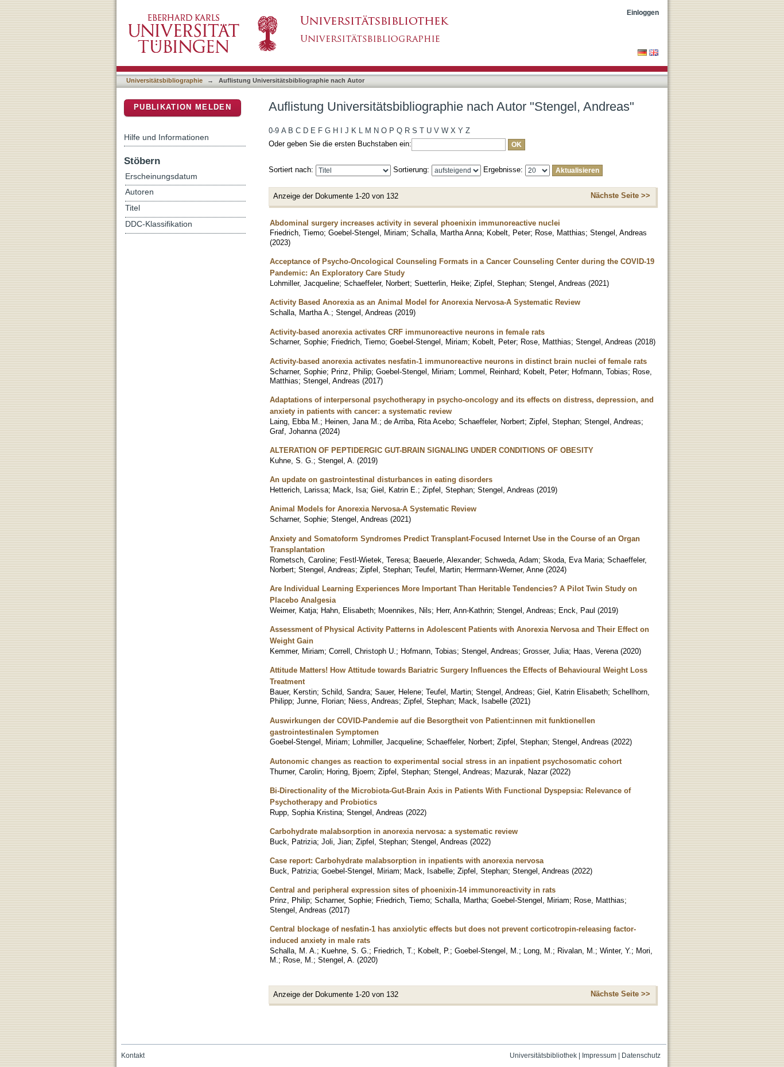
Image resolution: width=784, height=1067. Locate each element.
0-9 (274, 130)
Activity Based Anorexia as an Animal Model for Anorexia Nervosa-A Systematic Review (425, 302)
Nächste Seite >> (620, 195)
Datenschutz (641, 1056)
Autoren (139, 192)
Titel (132, 208)
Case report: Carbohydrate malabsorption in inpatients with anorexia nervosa (407, 860)
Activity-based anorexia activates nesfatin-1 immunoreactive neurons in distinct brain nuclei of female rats (458, 361)
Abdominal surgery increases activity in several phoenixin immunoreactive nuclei (415, 223)
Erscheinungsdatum (161, 176)
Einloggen (643, 12)
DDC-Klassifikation (158, 224)
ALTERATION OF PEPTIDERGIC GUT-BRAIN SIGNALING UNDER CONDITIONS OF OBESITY (431, 450)
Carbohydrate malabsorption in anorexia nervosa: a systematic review (394, 831)
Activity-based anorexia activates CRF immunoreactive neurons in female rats (407, 332)
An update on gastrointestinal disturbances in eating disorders (381, 479)
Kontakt (133, 1056)
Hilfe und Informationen (166, 137)
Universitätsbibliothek (543, 1056)
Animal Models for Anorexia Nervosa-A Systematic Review (373, 509)
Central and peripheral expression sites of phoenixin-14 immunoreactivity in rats (413, 890)
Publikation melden (182, 107)
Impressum (599, 1056)
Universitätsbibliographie (164, 80)
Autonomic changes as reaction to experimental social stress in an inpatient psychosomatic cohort (446, 761)
